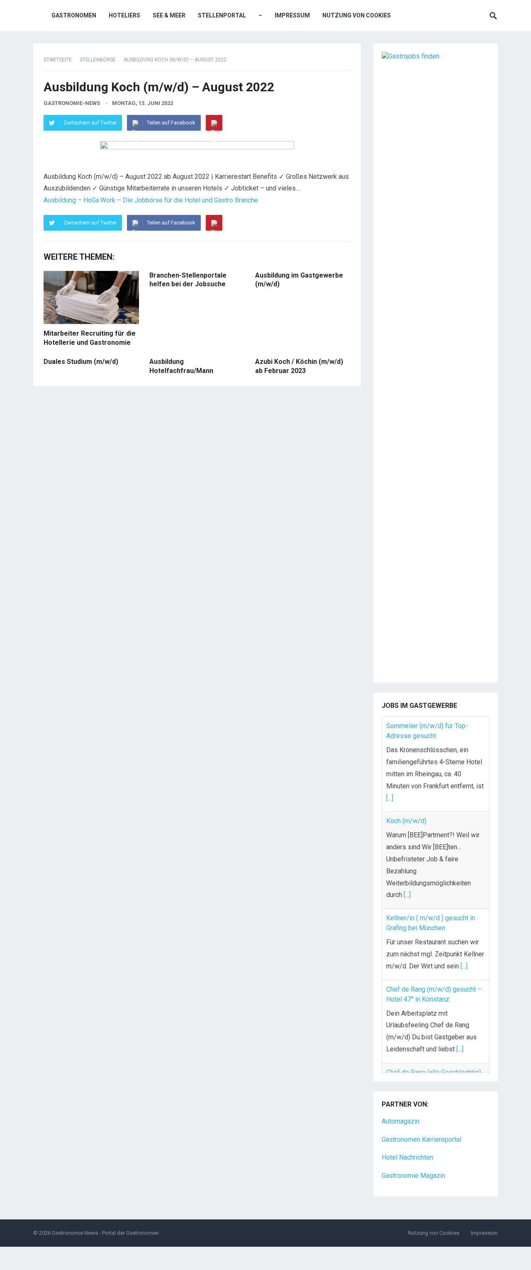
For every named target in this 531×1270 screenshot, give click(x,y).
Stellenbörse (98, 60)
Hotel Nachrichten (407, 1147)
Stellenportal (222, 15)
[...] (389, 798)
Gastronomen (73, 15)
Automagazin (400, 1111)
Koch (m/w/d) (406, 821)
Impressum (292, 15)
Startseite (58, 60)
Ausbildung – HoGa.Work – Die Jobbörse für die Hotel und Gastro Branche (151, 200)
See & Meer (169, 15)
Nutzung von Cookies (356, 15)
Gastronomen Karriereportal (421, 1129)
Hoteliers (124, 15)
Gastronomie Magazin (413, 1166)
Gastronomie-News (72, 103)
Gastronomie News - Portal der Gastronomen (105, 1222)
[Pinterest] (214, 123)
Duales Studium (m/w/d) (81, 362)
